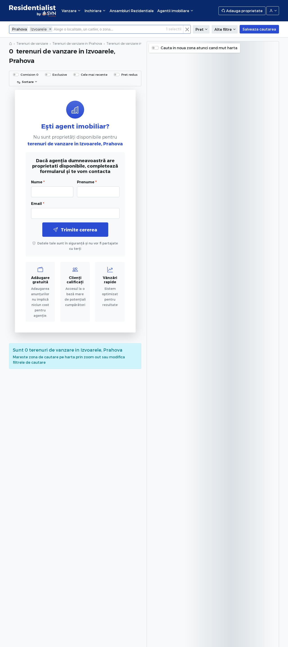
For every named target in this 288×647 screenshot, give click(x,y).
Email (37, 203)
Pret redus (129, 74)
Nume (38, 182)
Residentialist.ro (32, 11)
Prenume (87, 182)
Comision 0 (29, 74)
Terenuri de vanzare (32, 43)
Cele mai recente (94, 74)
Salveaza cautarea (259, 29)
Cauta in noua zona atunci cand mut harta (199, 48)
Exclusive (59, 74)
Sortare (27, 82)
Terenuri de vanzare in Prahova (77, 43)
